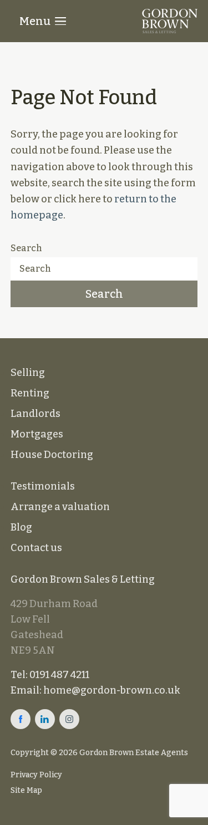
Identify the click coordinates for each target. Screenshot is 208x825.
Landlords (35, 414)
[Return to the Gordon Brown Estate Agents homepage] (169, 21)
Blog (21, 527)
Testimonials (43, 486)
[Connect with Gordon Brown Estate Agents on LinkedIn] (45, 719)
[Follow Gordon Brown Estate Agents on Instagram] (69, 719)
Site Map (26, 790)
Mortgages (37, 434)
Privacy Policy (36, 775)
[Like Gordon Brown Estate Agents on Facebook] (21, 719)
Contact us (36, 548)
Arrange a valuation (60, 507)
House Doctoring (52, 455)
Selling (28, 372)
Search (26, 248)
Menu (34, 21)
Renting (30, 393)
